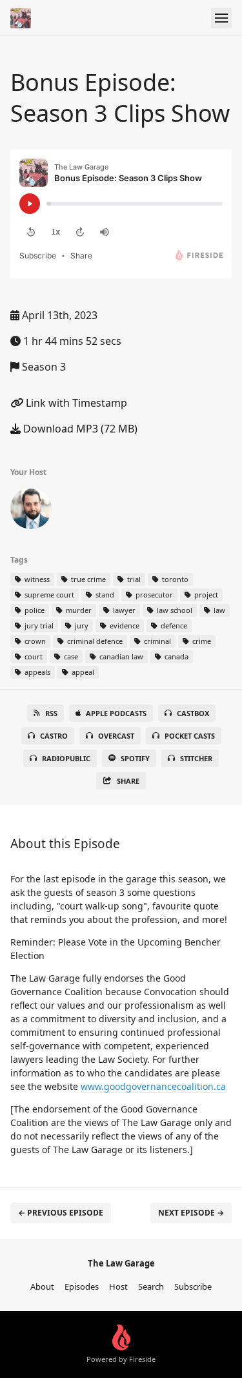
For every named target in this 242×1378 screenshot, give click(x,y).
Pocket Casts (190, 736)
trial (133, 579)
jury (80, 625)
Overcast (116, 736)
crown (34, 641)
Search (151, 1286)
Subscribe (193, 1286)
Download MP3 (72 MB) (79, 429)
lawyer (123, 610)
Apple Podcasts (116, 713)
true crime (87, 579)
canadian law (120, 656)
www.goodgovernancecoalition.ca (153, 1086)
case (70, 656)
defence (173, 625)
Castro (54, 736)
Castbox (193, 713)
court (33, 656)
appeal (82, 672)
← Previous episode (60, 1212)
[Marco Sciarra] (31, 511)
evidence (123, 625)
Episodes (82, 1286)
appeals (36, 672)
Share (128, 781)
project (205, 594)
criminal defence (94, 641)
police (34, 610)
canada (175, 656)
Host (118, 1286)
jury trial (38, 625)
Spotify (135, 758)
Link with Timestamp (75, 403)
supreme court (48, 594)
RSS (51, 713)
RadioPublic (66, 758)
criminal (156, 641)
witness (36, 579)
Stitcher (196, 758)
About (42, 1286)
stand (104, 594)
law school (173, 610)
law (218, 610)
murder (78, 610)
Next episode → (191, 1212)
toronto (174, 579)
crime (200, 641)
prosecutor (153, 594)
